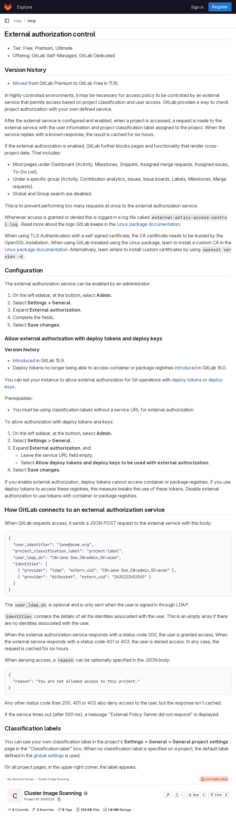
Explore (24, 7)
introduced (186, 368)
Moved (20, 83)
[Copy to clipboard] (224, 538)
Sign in (197, 7)
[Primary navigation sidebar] (7, 20)
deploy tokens (187, 380)
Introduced (24, 360)
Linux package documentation (148, 224)
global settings (49, 755)
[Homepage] (8, 7)
